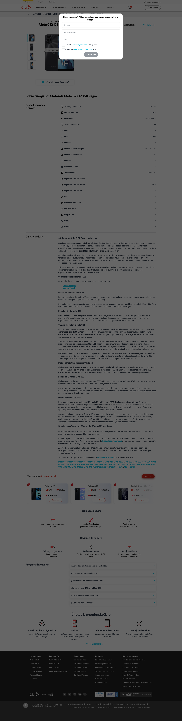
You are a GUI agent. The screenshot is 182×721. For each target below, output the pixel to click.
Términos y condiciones (80, 45)
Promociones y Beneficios (83, 49)
